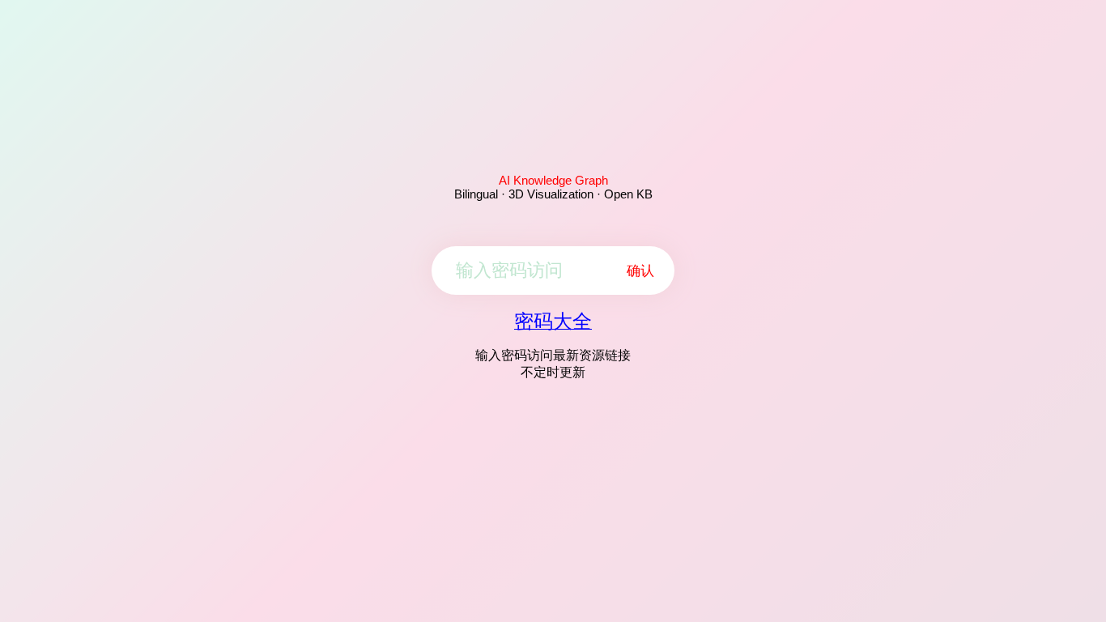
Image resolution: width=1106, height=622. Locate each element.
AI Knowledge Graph (553, 180)
